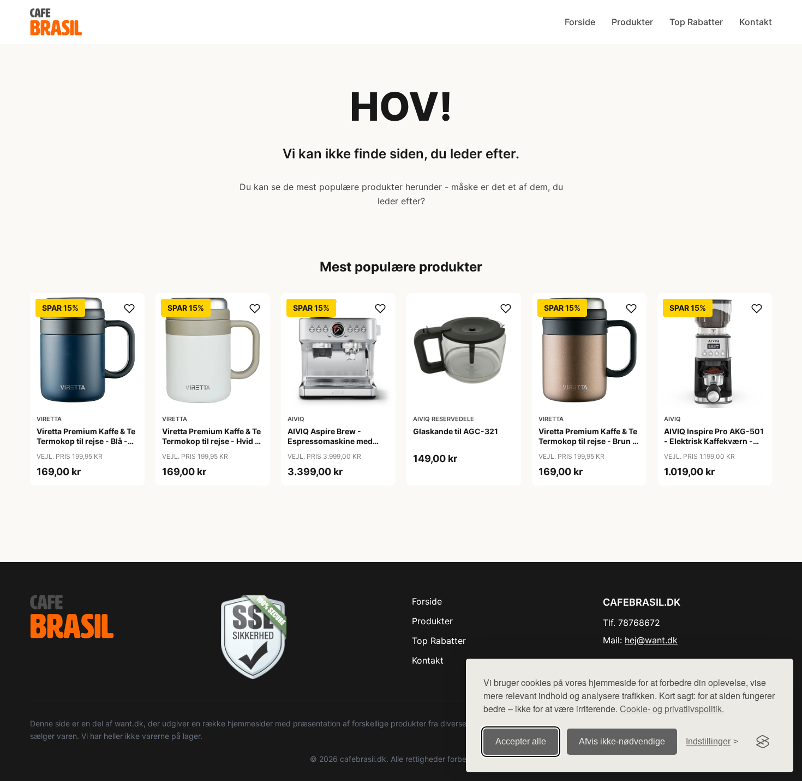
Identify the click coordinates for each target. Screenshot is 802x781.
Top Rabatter (696, 21)
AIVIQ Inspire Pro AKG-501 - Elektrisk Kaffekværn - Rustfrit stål (714, 441)
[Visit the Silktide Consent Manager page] (763, 742)
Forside (580, 21)
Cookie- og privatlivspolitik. (672, 708)
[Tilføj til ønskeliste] (129, 308)
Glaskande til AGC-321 (455, 431)
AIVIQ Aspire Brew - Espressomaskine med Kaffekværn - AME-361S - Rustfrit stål (336, 446)
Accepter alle (520, 741)
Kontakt (755, 21)
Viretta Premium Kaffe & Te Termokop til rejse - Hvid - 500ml (211, 441)
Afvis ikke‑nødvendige (622, 741)
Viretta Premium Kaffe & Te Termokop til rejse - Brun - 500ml (587, 441)
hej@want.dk (651, 640)
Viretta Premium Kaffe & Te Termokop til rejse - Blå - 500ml (86, 441)
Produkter (632, 21)
